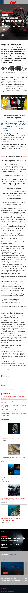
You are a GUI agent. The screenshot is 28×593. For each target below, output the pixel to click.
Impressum (4, 588)
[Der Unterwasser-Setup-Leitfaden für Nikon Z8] (14, 470)
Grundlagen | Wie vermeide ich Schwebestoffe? (13, 540)
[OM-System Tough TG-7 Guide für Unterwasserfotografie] (14, 511)
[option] (12, 572)
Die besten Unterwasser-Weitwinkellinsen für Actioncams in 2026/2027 (12, 580)
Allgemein (10, 12)
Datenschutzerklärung (7, 591)
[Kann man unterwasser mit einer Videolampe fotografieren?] (14, 449)
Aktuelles (4, 12)
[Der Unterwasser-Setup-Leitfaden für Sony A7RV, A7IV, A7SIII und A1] (14, 490)
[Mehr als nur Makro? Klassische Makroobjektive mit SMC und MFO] (14, 429)
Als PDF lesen (7, 376)
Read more (4, 547)
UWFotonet (7, 35)
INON (7, 370)
